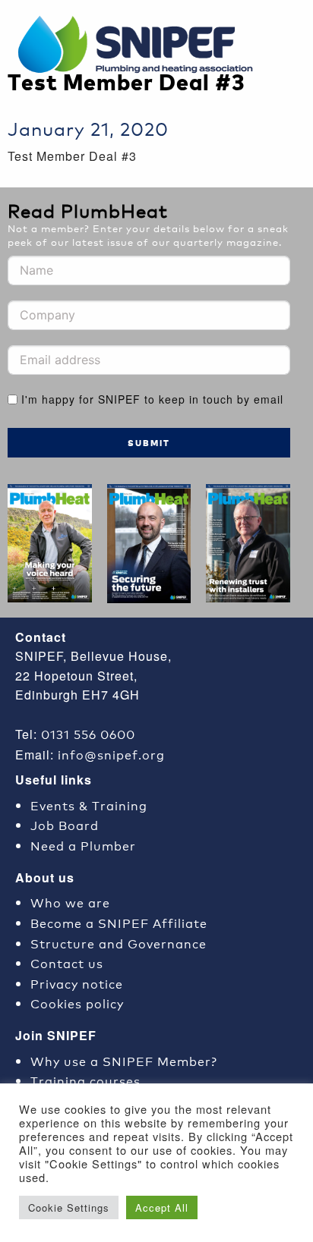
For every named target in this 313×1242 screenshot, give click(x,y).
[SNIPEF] (140, 45)
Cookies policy (77, 1002)
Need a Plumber (83, 845)
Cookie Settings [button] (68, 1207)
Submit (149, 442)
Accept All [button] (161, 1207)
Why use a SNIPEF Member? (123, 1060)
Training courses (85, 1080)
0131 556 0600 (88, 733)
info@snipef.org (111, 753)
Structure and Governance (118, 942)
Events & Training (88, 804)
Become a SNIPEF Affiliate (118, 922)
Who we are (70, 901)
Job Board (64, 824)
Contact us (66, 962)
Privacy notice (76, 983)
